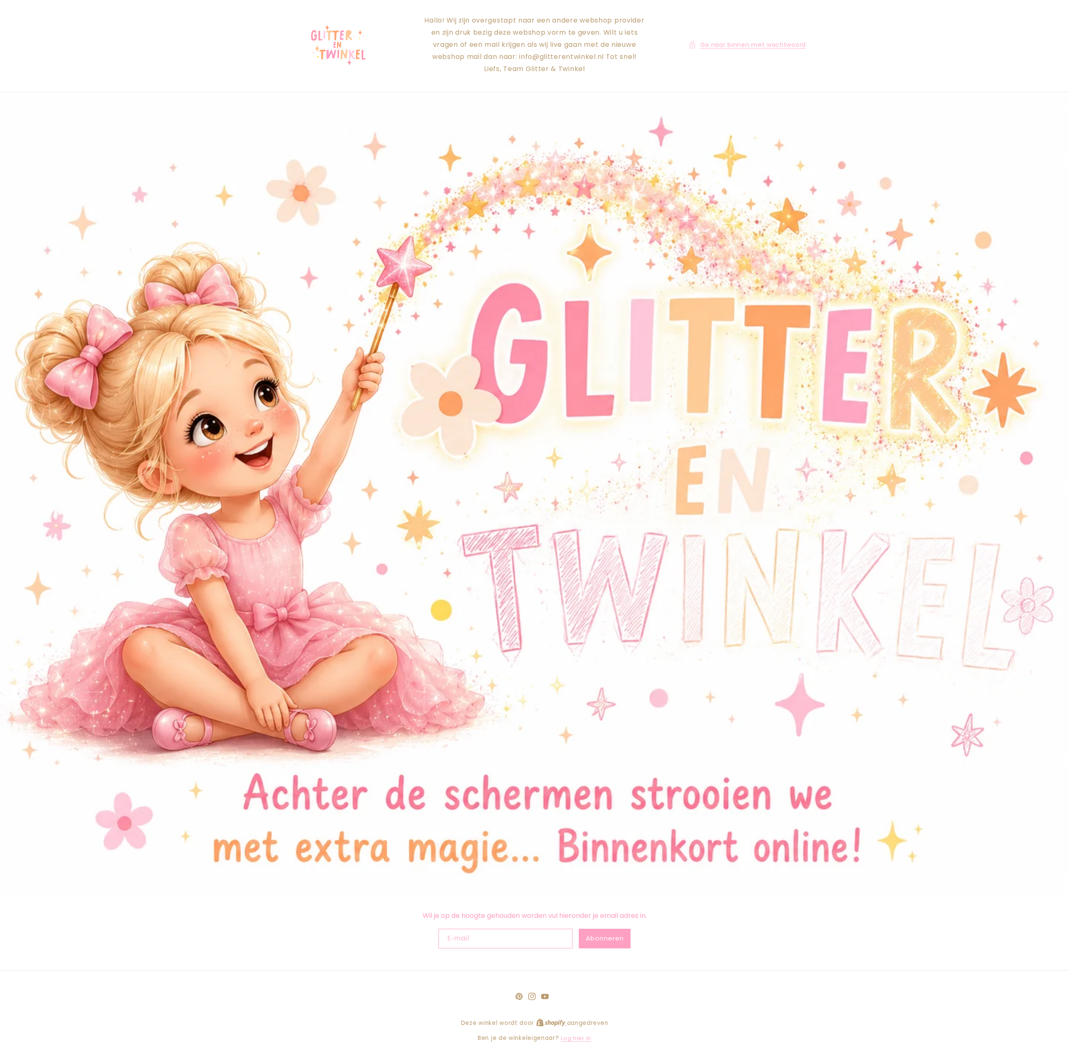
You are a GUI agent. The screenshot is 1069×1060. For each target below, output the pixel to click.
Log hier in (576, 1038)
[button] (747, 45)
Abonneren (605, 938)
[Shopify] (551, 1023)
